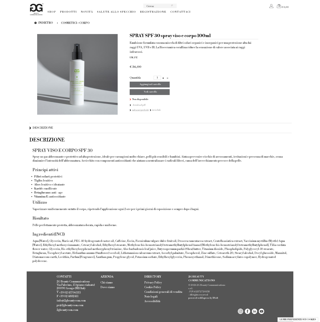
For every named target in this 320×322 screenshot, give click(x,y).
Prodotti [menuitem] (68, 12)
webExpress (203, 298)
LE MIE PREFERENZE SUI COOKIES (298, 319)
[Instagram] (240, 308)
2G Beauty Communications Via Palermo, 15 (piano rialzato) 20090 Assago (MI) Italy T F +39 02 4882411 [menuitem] (76, 289)
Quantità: (135, 77)
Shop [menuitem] (52, 12)
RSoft (215, 298)
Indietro (45, 23)
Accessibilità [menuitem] (152, 301)
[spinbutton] (157, 78)
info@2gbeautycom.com (71, 300)
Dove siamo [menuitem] (107, 287)
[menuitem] (72, 300)
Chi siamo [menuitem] (106, 282)
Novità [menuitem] (87, 12)
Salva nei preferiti (140, 110)
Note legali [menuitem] (151, 296)
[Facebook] (247, 308)
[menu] (119, 10)
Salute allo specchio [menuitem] (116, 12)
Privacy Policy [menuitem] (153, 282)
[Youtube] (261, 308)
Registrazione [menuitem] (153, 12)
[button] (163, 78)
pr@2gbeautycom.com (70, 305)
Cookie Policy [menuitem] (152, 287)
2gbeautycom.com (67, 310)
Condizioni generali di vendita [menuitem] (163, 292)
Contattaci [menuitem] (180, 12)
